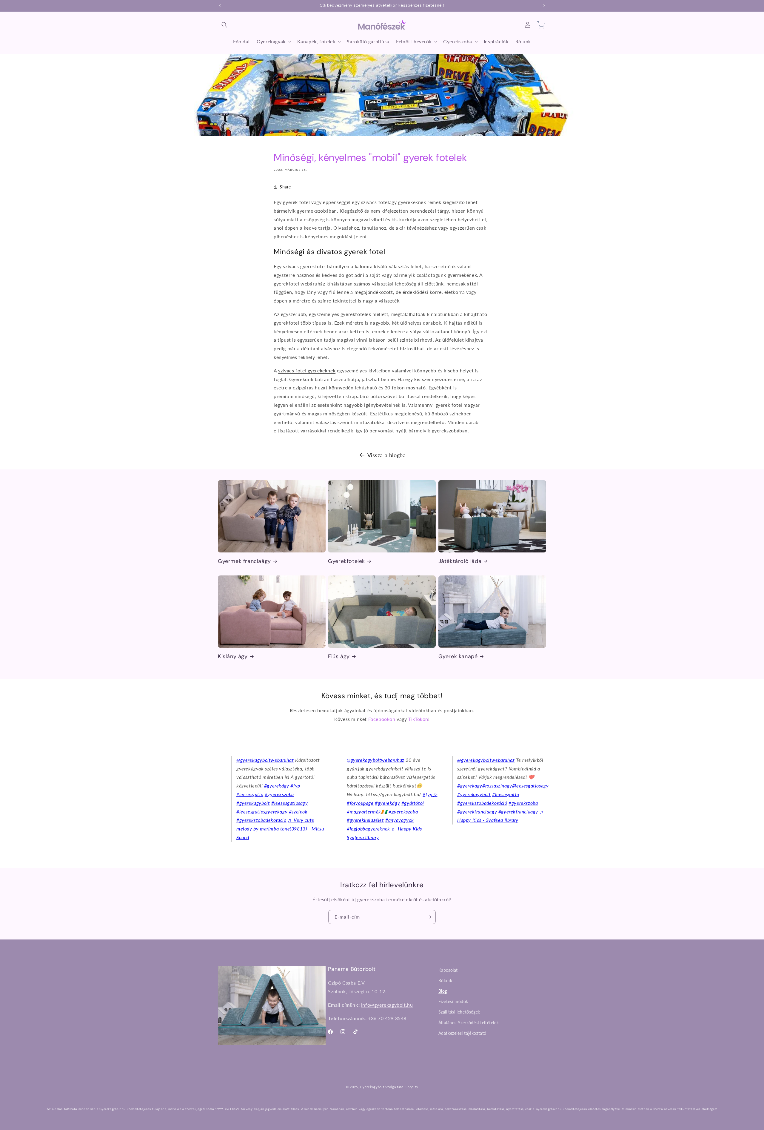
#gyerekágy (276, 785)
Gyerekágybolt (372, 1087)
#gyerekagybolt (253, 803)
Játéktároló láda (460, 561)
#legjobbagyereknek (368, 828)
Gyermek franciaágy (244, 561)
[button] (224, 24)
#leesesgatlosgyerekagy (261, 811)
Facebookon (381, 719)
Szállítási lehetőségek (459, 1012)
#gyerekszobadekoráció (482, 803)
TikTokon (418, 719)
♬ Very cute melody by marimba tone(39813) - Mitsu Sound (280, 828)
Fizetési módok (453, 1001)
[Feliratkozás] (428, 917)
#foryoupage (360, 803)
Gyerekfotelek (346, 561)
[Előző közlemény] (220, 5)
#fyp (295, 785)
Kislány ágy (233, 656)
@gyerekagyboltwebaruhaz (265, 760)
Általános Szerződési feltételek (468, 1022)
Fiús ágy (339, 656)
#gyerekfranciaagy (477, 811)
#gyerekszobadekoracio (261, 820)
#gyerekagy (469, 785)
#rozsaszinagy (497, 785)
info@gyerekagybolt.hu (387, 1005)
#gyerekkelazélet (365, 820)
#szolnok (298, 811)
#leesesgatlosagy (289, 803)
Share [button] (285, 187)
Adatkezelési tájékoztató (462, 1033)
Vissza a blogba (386, 455)
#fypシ (430, 794)
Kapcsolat (448, 970)
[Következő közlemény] (544, 5)
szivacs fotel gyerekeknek (306, 370)
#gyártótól (412, 803)
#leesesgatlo (249, 794)
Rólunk (445, 980)
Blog (442, 991)
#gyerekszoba (279, 794)
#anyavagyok (399, 820)
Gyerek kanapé (458, 656)
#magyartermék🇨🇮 (367, 811)
